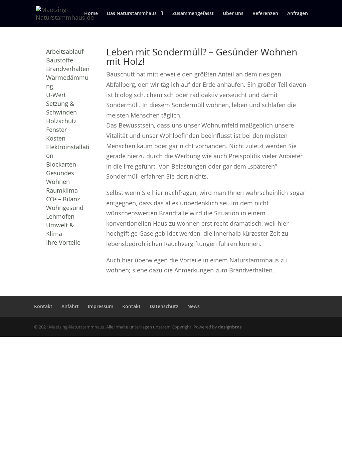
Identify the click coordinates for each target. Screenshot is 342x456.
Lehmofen (60, 216)
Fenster (56, 130)
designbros (229, 327)
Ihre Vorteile (63, 242)
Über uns (233, 13)
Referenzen (265, 13)
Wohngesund (64, 208)
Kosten (55, 138)
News (193, 306)
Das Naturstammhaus (132, 13)
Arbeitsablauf (64, 51)
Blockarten (61, 164)
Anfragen (297, 13)
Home (91, 13)
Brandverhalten (68, 69)
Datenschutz (164, 306)
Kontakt (43, 306)
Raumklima (62, 190)
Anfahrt (70, 306)
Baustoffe (59, 60)
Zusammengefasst (193, 13)
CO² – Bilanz (63, 199)
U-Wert (56, 95)
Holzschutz (61, 121)
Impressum (100, 306)
